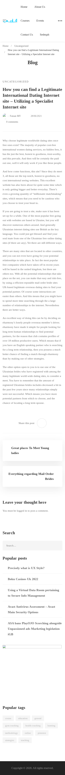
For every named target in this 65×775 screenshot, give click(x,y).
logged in (22, 510)
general (37, 718)
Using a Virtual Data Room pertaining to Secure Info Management (33, 592)
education (23, 718)
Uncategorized (21, 46)
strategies (9, 740)
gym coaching (12, 725)
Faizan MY (15, 116)
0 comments (12, 122)
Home (5, 46)
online (28, 733)
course (8, 718)
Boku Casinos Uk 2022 (23, 579)
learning (51, 725)
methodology (11, 733)
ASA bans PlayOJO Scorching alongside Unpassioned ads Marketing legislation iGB (35, 628)
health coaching (33, 725)
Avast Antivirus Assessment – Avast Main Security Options (31, 609)
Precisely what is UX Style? (26, 568)
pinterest (42, 733)
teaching (25, 740)
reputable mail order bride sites (41, 282)
